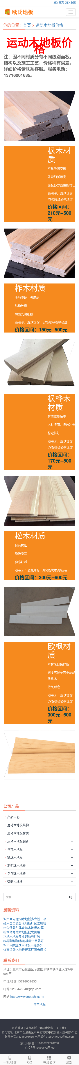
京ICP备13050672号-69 (39, 1047)
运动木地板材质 (18, 833)
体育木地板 (15, 849)
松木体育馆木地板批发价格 (21, 932)
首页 (27, 25)
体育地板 (39, 1004)
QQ (29, 1062)
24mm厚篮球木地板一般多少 (23, 945)
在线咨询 (49, 1062)
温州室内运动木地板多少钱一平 (24, 919)
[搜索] (70, 897)
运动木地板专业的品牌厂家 (21, 936)
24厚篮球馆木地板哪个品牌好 (23, 940)
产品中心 (13, 817)
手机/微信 (9, 1062)
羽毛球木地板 (16, 865)
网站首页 (17, 1028)
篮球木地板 (15, 857)
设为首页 (58, 2)
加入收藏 (70, 2)
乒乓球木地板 (16, 873)
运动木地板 (15, 881)
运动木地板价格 (49, 25)
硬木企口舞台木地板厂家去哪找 (24, 923)
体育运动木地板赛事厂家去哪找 (24, 949)
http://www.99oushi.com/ (27, 996)
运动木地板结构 (18, 825)
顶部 (69, 1062)
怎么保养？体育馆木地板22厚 (23, 927)
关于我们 (61, 1028)
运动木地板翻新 (18, 841)
